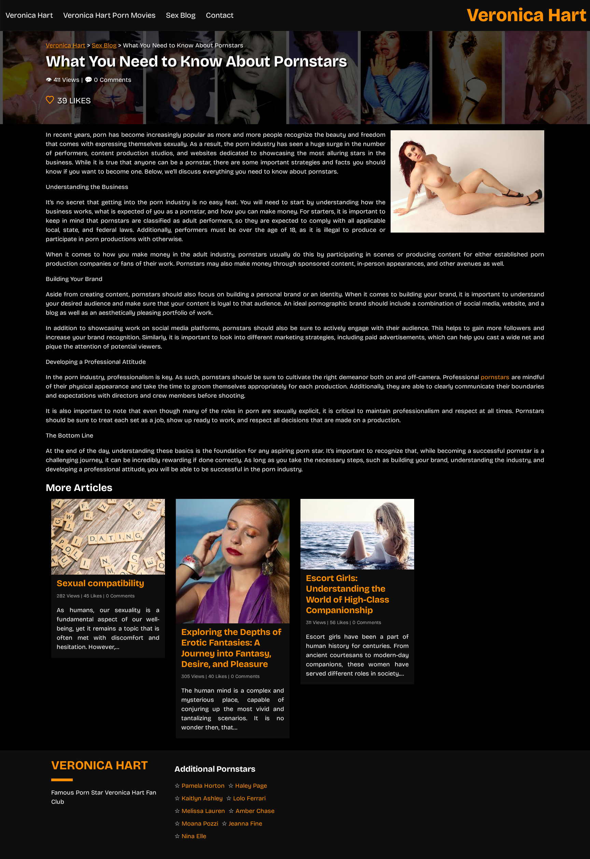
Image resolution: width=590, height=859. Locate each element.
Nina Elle (194, 836)
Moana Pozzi (200, 823)
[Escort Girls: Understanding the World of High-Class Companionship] (357, 534)
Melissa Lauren (203, 811)
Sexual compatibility (100, 583)
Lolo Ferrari (249, 798)
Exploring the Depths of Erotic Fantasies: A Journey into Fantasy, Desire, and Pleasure (231, 648)
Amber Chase (255, 811)
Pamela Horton (203, 785)
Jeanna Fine (245, 823)
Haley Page (251, 785)
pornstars (495, 377)
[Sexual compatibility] (108, 537)
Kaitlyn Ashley (202, 798)
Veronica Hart (527, 15)
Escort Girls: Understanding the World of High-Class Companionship (347, 594)
